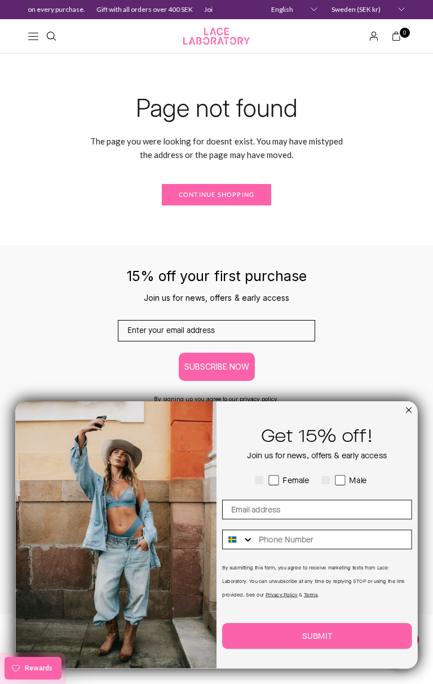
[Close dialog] (409, 410)
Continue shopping (216, 194)
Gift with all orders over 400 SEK (143, 9)
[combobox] (238, 539)
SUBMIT (317, 635)
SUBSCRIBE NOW (216, 366)
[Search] (51, 36)
